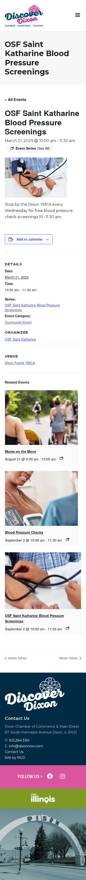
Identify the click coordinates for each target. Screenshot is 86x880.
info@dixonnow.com (26, 746)
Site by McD (15, 757)
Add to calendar (29, 239)
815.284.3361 (19, 740)
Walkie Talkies (17, 658)
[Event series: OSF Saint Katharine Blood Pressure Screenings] (67, 628)
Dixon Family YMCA (20, 362)
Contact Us (14, 752)
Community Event (18, 322)
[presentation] (41, 417)
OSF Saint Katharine (20, 339)
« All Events (15, 99)
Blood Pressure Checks (24, 532)
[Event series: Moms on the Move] (61, 458)
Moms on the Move (20, 451)
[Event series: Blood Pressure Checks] (67, 539)
